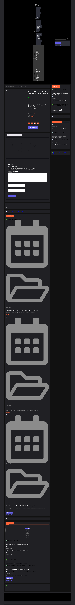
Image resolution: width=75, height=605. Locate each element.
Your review (10, 172)
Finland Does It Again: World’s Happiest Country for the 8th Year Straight (22, 310)
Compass (37, 61)
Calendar (37, 62)
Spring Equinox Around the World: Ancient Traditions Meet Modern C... (18, 544)
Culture (37, 56)
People (37, 54)
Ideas (37, 52)
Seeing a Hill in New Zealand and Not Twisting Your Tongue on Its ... (18, 569)
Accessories (38, 71)
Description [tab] (10, 134)
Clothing (32, 115)
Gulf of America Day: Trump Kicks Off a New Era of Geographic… (21, 505)
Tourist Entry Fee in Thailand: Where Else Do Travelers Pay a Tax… (21, 408)
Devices (37, 76)
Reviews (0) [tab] (18, 134)
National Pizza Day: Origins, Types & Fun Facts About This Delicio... (17, 556)
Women (35, 115)
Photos (35, 18)
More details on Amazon (15, 154)
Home (35, 4)
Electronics (37, 77)
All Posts (37, 48)
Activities (37, 53)
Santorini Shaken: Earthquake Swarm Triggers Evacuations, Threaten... (18, 563)
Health (37, 78)
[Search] (67, 38)
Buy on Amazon (33, 127)
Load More (58, 43)
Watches (38, 43)
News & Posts (37, 5)
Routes (37, 50)
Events (37, 51)
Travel (37, 49)
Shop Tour (36, 31)
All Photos (37, 59)
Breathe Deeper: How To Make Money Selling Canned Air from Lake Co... (18, 575)
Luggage (37, 79)
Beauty (37, 73)
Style (37, 17)
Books (37, 74)
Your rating (10, 171)
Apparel (37, 72)
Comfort (37, 75)
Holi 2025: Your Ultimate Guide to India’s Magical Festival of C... (17, 550)
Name (9, 183)
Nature (37, 55)
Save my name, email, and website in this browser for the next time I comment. (23, 193)
